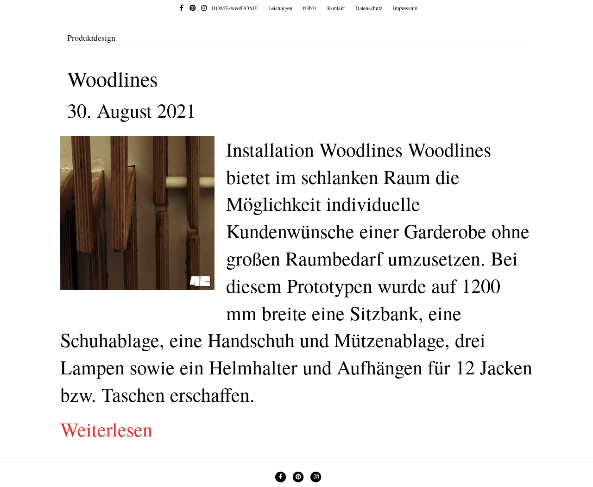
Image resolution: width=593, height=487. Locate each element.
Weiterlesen (106, 429)
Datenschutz (368, 8)
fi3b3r (309, 8)
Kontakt (336, 8)
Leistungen (280, 8)
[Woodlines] (137, 210)
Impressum (405, 8)
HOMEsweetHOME (235, 8)
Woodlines (112, 78)
